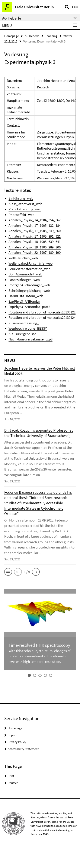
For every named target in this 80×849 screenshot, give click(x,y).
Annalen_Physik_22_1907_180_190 (35, 252)
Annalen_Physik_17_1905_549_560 (35, 230)
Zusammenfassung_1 (25, 323)
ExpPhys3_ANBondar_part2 (29, 306)
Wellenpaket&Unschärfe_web (30, 263)
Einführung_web (21, 198)
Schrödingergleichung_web (29, 290)
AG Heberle (32, 36)
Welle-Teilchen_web (23, 258)
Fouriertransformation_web (29, 268)
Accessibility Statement (23, 749)
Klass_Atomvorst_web (25, 203)
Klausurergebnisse (22, 334)
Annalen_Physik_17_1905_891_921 (35, 236)
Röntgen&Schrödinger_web (29, 285)
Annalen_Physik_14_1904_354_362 (35, 220)
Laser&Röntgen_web (24, 279)
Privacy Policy (17, 742)
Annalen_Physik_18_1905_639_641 (35, 241)
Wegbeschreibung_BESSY (28, 328)
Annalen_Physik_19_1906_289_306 (35, 247)
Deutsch (13, 783)
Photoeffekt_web (21, 214)
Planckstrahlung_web (25, 209)
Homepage (11, 36)
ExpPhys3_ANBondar (24, 301)
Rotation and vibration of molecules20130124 (42, 317)
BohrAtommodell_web (25, 274)
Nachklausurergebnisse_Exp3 (30, 339)
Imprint (12, 735)
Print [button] (11, 776)
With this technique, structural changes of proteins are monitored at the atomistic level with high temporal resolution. (39, 656)
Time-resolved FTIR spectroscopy (39, 645)
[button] (8, 572)
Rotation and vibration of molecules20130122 (42, 312)
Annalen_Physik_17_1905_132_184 (35, 225)
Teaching (51, 36)
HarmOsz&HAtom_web (26, 295)
